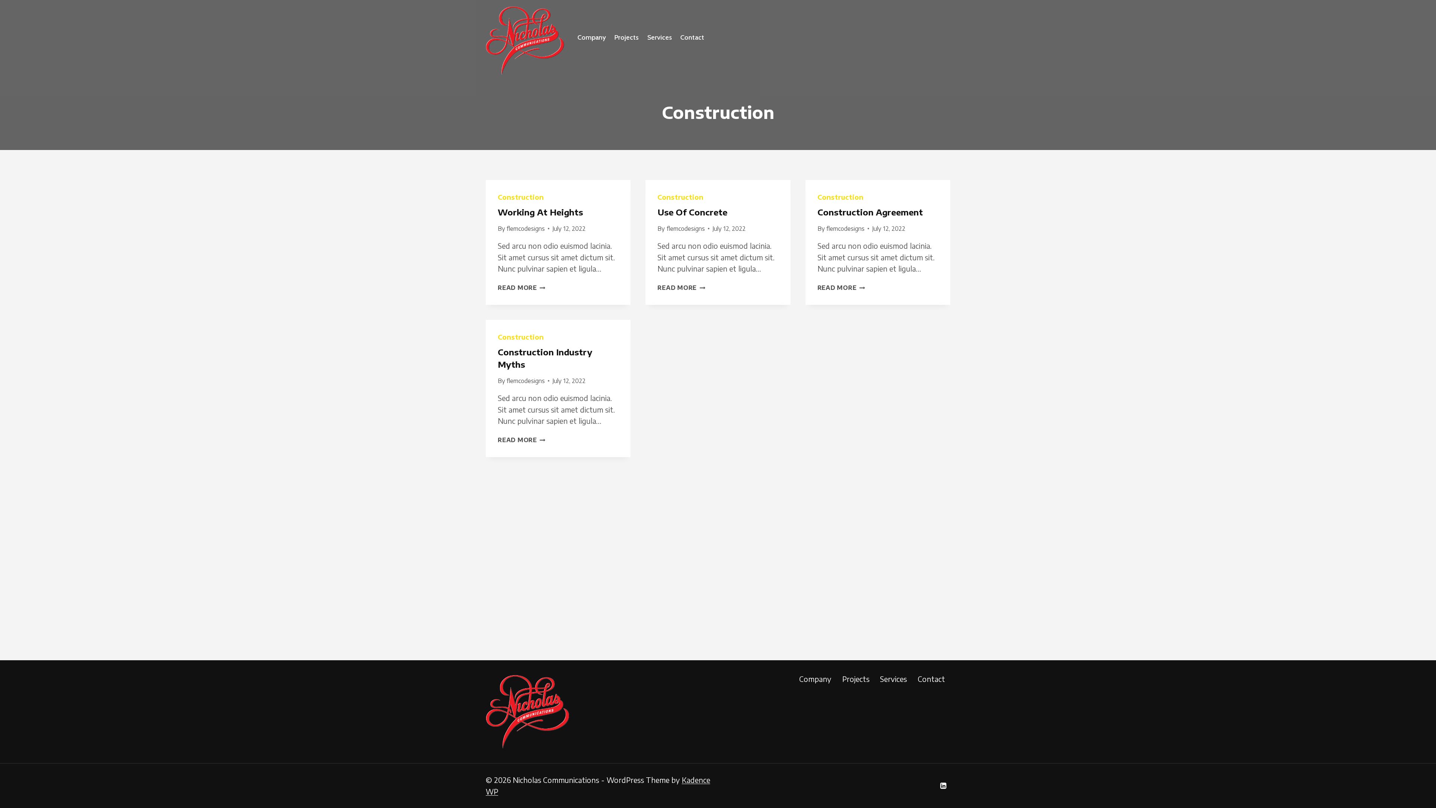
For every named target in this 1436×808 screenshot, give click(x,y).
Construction (521, 197)
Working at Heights (540, 212)
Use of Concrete (692, 212)
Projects (626, 37)
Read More (522, 287)
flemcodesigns (525, 228)
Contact (692, 37)
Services (659, 37)
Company (591, 37)
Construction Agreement (870, 212)
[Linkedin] (943, 786)
